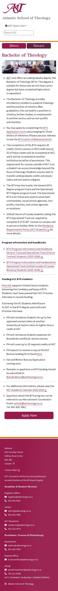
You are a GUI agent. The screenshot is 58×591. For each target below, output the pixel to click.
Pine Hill (6, 285)
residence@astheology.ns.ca (21, 525)
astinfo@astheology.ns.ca (28, 403)
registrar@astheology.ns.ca (20, 496)
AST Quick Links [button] (16, 26)
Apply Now (29, 415)
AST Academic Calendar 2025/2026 (25, 390)
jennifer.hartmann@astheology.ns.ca (24, 569)
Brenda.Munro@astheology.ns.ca (24, 377)
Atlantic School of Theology (27, 18)
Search (40, 45)
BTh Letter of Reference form (34, 139)
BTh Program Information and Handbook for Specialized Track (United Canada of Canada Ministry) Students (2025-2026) (31, 266)
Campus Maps (11, 470)
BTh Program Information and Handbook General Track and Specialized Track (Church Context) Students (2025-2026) (30, 252)
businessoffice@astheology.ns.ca (23, 559)
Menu (15, 45)
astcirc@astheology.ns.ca (19, 510)
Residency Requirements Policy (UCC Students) (29, 227)
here (39, 354)
